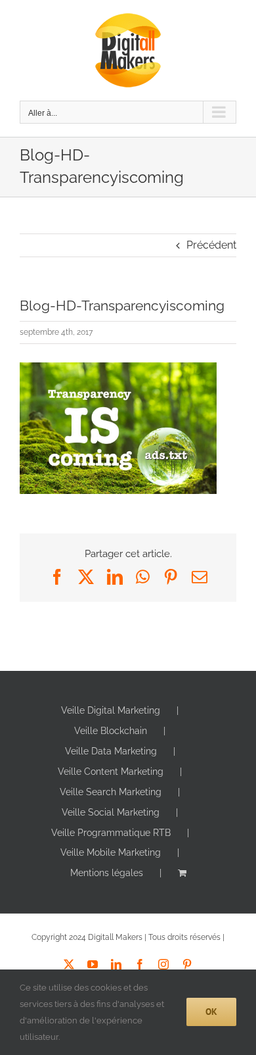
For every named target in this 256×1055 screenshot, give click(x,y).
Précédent (211, 245)
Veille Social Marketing (111, 812)
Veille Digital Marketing (110, 710)
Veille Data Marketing (111, 751)
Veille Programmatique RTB (111, 832)
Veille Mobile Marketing (110, 852)
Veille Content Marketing (110, 771)
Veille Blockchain (110, 730)
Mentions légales (106, 873)
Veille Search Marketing (110, 792)
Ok (211, 1012)
